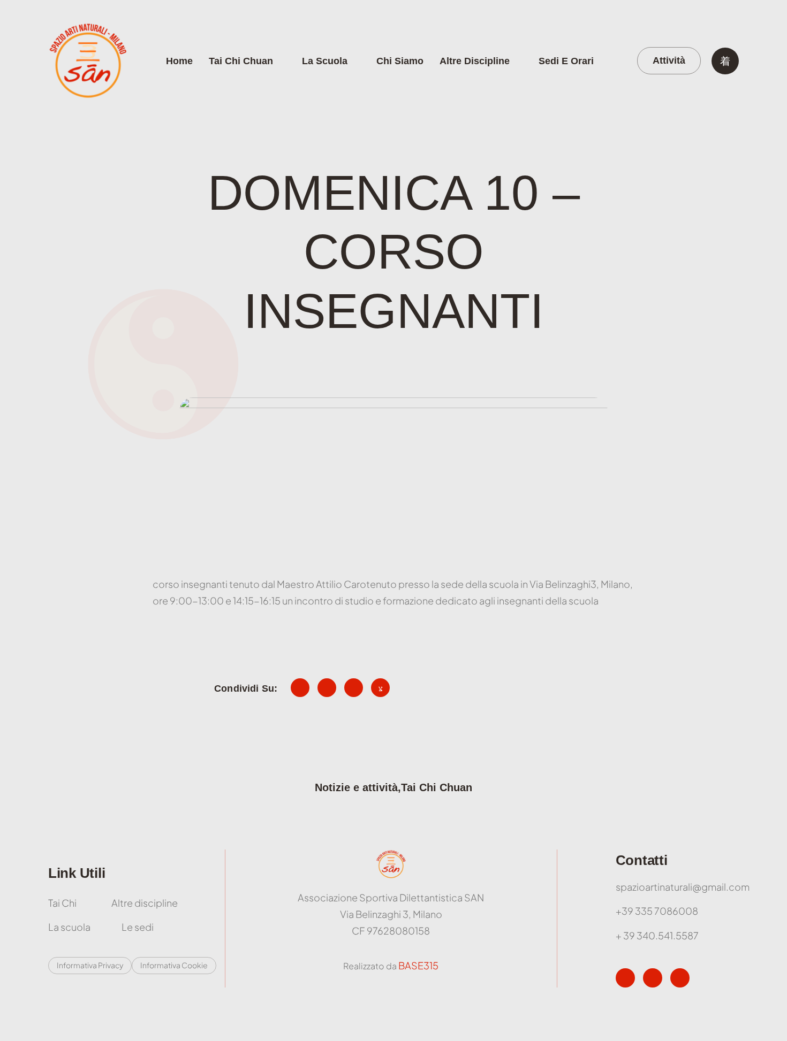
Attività (669, 60)
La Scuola (324, 61)
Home (179, 61)
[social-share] (300, 687)
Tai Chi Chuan (241, 61)
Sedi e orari (566, 61)
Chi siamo (399, 61)
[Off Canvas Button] (725, 61)
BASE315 (418, 965)
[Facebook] (625, 978)
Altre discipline (475, 61)
